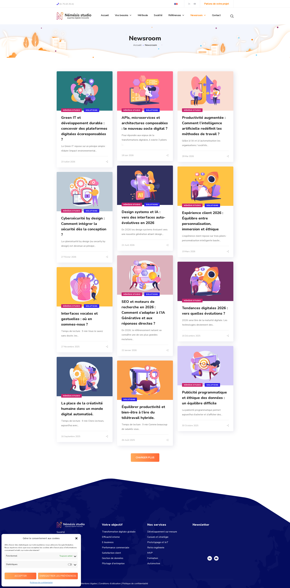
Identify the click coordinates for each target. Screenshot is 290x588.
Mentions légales (89, 583)
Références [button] (174, 15)
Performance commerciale (115, 547)
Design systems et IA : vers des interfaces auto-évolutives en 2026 (143, 217)
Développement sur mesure (162, 531)
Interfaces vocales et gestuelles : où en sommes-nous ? (79, 319)
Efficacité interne (111, 537)
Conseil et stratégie (157, 537)
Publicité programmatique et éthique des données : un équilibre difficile (204, 398)
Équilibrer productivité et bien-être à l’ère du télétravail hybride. (143, 412)
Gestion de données (112, 558)
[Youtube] (216, 558)
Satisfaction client (111, 553)
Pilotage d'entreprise (113, 563)
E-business (108, 542)
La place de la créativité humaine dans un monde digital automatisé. (82, 409)
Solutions (91, 110)
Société (158, 15)
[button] (76, 538)
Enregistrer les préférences (58, 575)
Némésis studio (71, 110)
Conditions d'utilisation (110, 583)
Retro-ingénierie (155, 547)
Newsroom (196, 15)
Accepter (20, 575)
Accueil (105, 15)
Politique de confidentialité (41, 582)
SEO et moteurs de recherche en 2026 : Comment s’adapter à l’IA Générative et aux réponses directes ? (143, 312)
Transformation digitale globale (118, 531)
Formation (152, 558)
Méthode (143, 15)
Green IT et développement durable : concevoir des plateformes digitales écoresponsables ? (84, 128)
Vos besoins (121, 15)
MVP (150, 553)
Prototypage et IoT (157, 542)
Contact (216, 15)
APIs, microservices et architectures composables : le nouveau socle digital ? (145, 123)
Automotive (153, 563)
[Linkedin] (209, 558)
